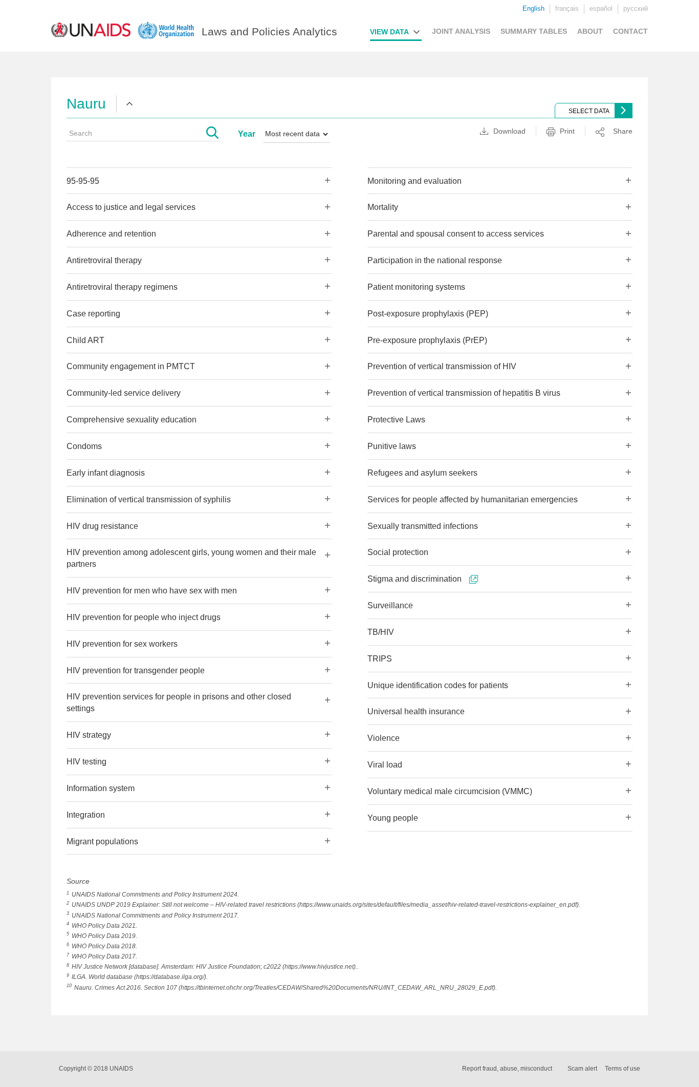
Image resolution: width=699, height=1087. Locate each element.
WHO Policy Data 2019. (104, 936)
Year (246, 134)
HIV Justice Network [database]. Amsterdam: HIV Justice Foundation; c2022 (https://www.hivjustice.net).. (215, 966)
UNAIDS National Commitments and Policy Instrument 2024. (155, 894)
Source (78, 881)
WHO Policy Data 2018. (104, 946)
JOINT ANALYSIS (461, 31)
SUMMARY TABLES (533, 31)
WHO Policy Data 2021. (104, 925)
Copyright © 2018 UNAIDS (96, 1068)
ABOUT (590, 31)
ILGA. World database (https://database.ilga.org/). (140, 977)
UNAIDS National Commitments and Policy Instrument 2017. (155, 915)
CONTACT (630, 31)
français (567, 8)
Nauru (86, 104)
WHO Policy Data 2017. (104, 956)
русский (635, 8)
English (533, 8)
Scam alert (582, 1068)
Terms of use (622, 1068)
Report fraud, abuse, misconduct (507, 1068)
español (601, 8)
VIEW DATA (389, 32)
